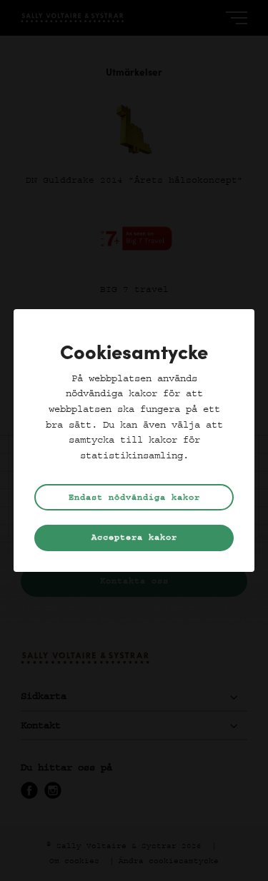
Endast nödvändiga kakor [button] (134, 497)
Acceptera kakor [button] (134, 537)
